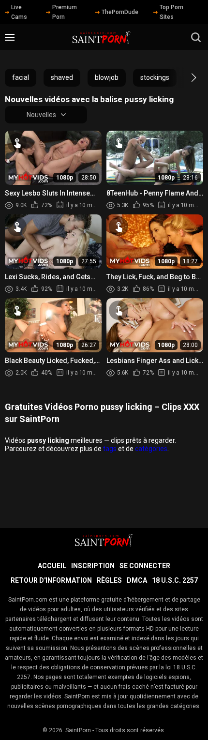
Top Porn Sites (171, 12)
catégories (151, 449)
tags (110, 449)
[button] (185, 77)
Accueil (52, 566)
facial (20, 77)
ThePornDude (120, 12)
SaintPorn (78, 730)
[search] (196, 37)
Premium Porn (64, 12)
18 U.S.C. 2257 (175, 580)
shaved (62, 77)
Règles (109, 580)
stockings (154, 77)
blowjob (107, 77)
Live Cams (19, 12)
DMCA (137, 580)
